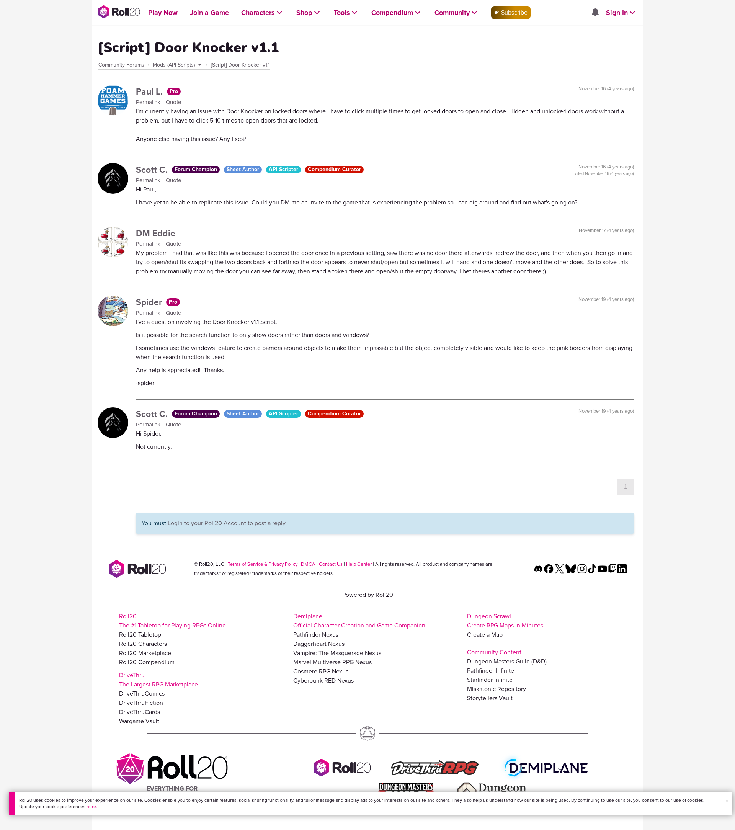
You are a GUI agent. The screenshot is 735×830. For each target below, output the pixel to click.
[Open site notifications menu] (595, 13)
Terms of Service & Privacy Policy (262, 564)
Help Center (359, 564)
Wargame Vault (139, 721)
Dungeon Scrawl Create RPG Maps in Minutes (505, 621)
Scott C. (153, 169)
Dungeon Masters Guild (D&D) (507, 661)
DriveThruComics (142, 693)
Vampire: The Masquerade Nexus (337, 653)
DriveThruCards (139, 711)
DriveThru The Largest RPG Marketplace (158, 680)
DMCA (308, 564)
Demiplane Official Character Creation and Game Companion (359, 621)
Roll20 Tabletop (140, 634)
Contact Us (331, 564)
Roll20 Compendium (147, 662)
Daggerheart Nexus (319, 643)
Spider (150, 302)
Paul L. (150, 91)
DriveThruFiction (141, 702)
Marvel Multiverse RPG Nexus (332, 662)
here (91, 806)
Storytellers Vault (490, 698)
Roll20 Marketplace (145, 653)
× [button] (726, 800)
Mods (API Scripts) (174, 65)
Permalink (149, 102)
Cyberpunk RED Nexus (323, 680)
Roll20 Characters (143, 643)
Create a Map (485, 634)
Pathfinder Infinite (490, 670)
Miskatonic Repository (496, 689)
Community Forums (121, 65)
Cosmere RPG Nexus (320, 671)
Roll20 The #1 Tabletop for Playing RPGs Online (172, 621)
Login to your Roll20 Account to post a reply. (227, 523)
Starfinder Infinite (490, 679)
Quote (173, 102)
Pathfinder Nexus (315, 634)
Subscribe (514, 12)
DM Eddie (155, 233)
